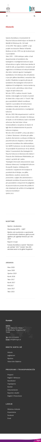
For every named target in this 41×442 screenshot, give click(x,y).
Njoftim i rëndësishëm (14, 226)
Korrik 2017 (11, 282)
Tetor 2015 (11, 292)
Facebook (10, 415)
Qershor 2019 (12, 273)
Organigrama (11, 384)
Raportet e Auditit (13, 393)
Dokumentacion (12, 390)
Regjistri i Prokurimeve (14, 396)
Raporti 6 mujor (12, 242)
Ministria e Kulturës (13, 409)
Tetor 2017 (11, 279)
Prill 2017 (10, 285)
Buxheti (10, 387)
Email (9, 418)
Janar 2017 (11, 288)
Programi (10, 375)
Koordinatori (11, 381)
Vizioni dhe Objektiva (14, 361)
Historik (10, 352)
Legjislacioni (11, 355)
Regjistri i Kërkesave (13, 378)
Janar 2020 (11, 270)
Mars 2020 (11, 267)
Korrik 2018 (11, 276)
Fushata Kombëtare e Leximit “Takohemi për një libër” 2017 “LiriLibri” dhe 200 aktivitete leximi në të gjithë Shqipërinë (20, 247)
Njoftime (10, 358)
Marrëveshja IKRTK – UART (16, 229)
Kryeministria (11, 412)
